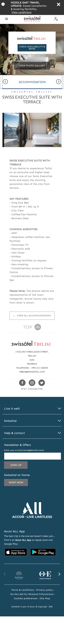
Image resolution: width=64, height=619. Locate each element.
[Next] (58, 82)
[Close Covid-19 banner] (58, 4)
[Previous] (5, 82)
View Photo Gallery (32, 65)
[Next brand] (59, 574)
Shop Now (16, 482)
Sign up (19, 466)
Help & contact (14, 433)
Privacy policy (44, 590)
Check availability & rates (32, 47)
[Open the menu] (6, 19)
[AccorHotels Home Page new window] (32, 522)
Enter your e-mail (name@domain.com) (24, 450)
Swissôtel (10, 421)
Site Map (45, 598)
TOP (27, 327)
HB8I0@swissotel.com (32, 372)
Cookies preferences (25, 598)
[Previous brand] (4, 574)
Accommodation (32, 82)
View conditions (21, 12)
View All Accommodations (34, 315)
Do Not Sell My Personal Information (32, 594)
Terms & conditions (22, 590)
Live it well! (12, 408)
